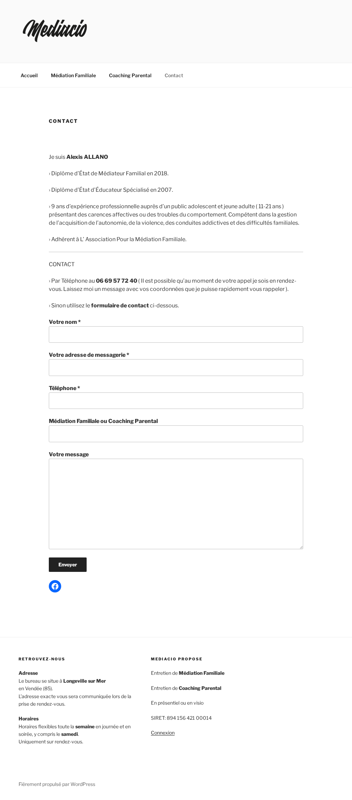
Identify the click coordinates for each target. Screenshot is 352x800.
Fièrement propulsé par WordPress (57, 784)
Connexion (163, 733)
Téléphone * (64, 388)
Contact (174, 75)
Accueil (29, 75)
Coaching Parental (130, 75)
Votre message (69, 454)
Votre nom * (65, 322)
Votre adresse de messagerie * (89, 355)
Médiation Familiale (73, 75)
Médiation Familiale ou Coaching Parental (103, 421)
